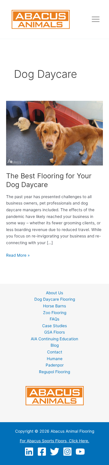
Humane (54, 358)
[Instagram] (67, 451)
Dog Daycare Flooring (54, 299)
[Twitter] (54, 451)
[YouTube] (80, 451)
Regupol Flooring (54, 371)
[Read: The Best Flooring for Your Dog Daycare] (54, 133)
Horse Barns (54, 306)
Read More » (18, 256)
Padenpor (55, 365)
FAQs (54, 319)
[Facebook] (42, 451)
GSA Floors (54, 332)
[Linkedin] (29, 451)
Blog (55, 345)
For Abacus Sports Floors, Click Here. (54, 440)
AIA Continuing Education (54, 339)
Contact (54, 352)
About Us (54, 292)
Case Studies (54, 325)
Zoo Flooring (54, 312)
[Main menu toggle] (95, 19)
